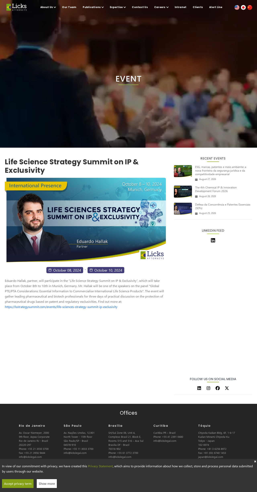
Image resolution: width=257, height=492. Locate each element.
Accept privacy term (18, 483)
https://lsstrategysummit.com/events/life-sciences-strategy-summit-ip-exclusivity (61, 307)
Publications (92, 7)
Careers (159, 7)
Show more (47, 483)
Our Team (69, 7)
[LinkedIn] (199, 388)
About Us (46, 7)
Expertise (116, 7)
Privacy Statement (100, 466)
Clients (198, 7)
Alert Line (215, 7)
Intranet (181, 7)
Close (255, 461)
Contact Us (140, 7)
